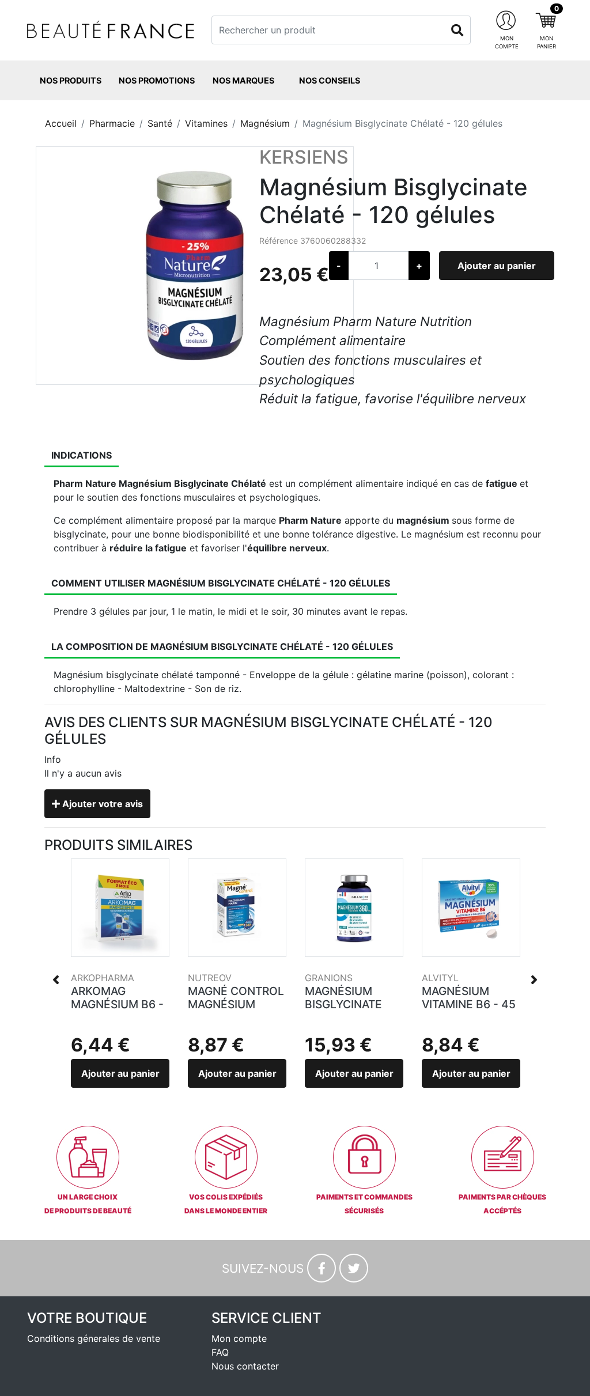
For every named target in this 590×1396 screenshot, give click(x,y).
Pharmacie (112, 123)
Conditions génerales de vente (93, 1338)
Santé (160, 123)
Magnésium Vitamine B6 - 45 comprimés (469, 1004)
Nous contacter (245, 1366)
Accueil (61, 123)
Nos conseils (329, 80)
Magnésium (265, 123)
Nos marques (243, 80)
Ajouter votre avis (101, 803)
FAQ (220, 1352)
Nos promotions (157, 80)
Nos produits (70, 80)
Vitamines (206, 123)
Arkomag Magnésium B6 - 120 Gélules (117, 1004)
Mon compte (239, 1338)
